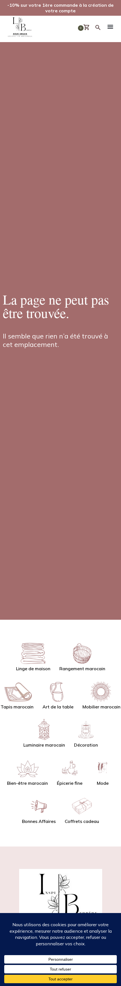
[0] (89, 27)
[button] (110, 27)
